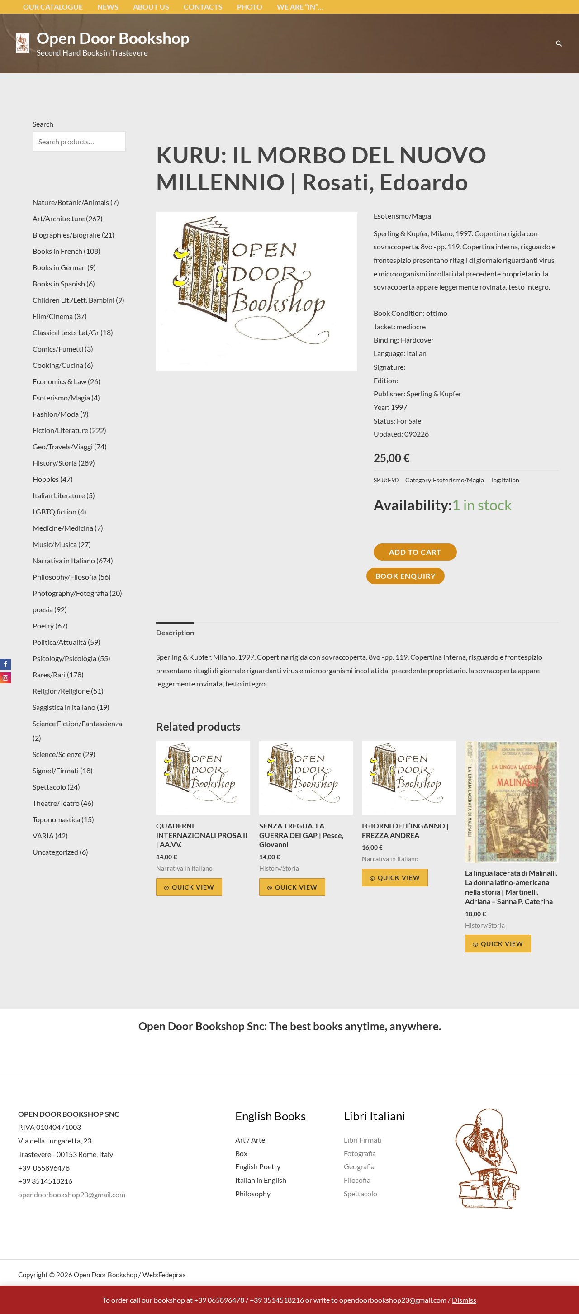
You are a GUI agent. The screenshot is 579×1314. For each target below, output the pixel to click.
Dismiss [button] (464, 1299)
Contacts (203, 6)
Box (241, 1153)
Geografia (359, 1166)
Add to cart (415, 552)
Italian (510, 480)
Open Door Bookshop (113, 37)
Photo (249, 6)
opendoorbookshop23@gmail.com (71, 1194)
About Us (151, 6)
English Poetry (257, 1166)
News (108, 6)
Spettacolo (360, 1193)
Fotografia (360, 1153)
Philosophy (253, 1193)
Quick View (193, 887)
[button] (559, 43)
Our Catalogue (53, 6)
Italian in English (260, 1180)
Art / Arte (250, 1139)
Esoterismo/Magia (402, 215)
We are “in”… (300, 6)
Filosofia (357, 1180)
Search (43, 123)
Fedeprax (172, 1275)
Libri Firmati (363, 1139)
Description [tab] (175, 632)
